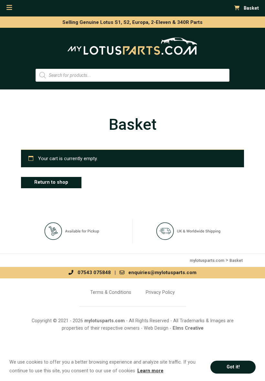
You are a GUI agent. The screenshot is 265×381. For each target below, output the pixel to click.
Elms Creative (188, 328)
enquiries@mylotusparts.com (160, 272)
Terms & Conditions (110, 292)
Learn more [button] (150, 371)
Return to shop (51, 182)
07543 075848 (92, 272)
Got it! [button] (233, 367)
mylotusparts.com (104, 321)
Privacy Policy (160, 292)
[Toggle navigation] (9, 8)
